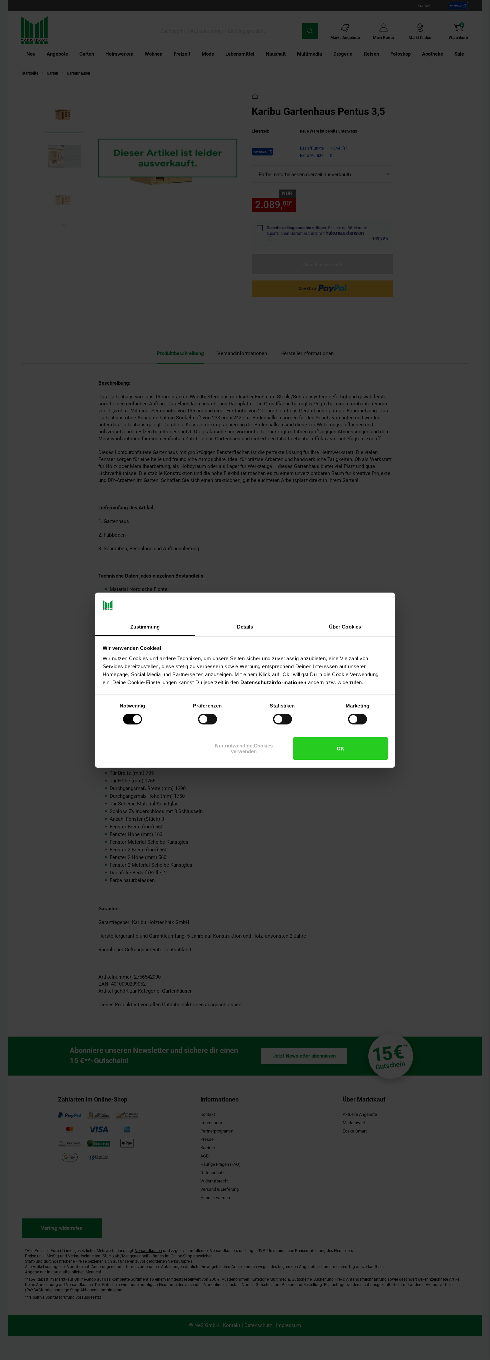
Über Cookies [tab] (345, 627)
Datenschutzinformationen (273, 682)
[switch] (207, 719)
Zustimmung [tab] (145, 627)
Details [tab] (245, 627)
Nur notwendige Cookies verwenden (244, 748)
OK (340, 748)
